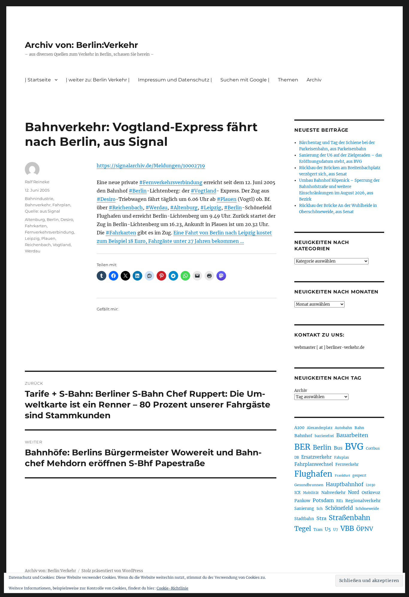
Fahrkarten (36, 225)
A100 (299, 427)
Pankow (302, 500)
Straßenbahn (349, 517)
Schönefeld (339, 508)
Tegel (302, 529)
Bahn (359, 427)
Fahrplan (61, 204)
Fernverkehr (347, 464)
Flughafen (313, 474)
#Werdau (156, 207)
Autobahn (343, 427)
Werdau (32, 251)
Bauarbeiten (352, 435)
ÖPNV (364, 528)
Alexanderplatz (319, 428)
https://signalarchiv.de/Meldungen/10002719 (151, 166)
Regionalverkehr (363, 500)
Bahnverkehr (38, 204)
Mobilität (311, 493)
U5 (328, 529)
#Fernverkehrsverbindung (170, 182)
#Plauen (227, 199)
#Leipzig (210, 207)
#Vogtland (203, 191)
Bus (338, 448)
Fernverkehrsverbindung (49, 232)
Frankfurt (342, 476)
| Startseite (38, 80)
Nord (353, 492)
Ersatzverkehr (316, 457)
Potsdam (323, 500)
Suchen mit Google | (244, 80)
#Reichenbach (126, 207)
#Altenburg (184, 207)
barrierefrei (324, 436)
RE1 (339, 500)
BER (302, 447)
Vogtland (62, 244)
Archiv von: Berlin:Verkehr (81, 45)
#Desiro (106, 199)
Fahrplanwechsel (313, 464)
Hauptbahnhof (344, 484)
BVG (354, 446)
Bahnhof (303, 435)
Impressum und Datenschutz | (175, 80)
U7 (335, 529)
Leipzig (32, 238)
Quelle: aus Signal (42, 211)
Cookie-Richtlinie (172, 588)
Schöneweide (367, 508)
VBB (347, 528)
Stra (321, 518)
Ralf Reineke (37, 181)
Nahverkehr (333, 492)
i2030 (370, 485)
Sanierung (304, 508)
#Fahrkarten (121, 233)
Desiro (66, 219)
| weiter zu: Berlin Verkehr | (98, 80)
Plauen (48, 238)
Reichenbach (38, 244)
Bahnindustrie (39, 198)
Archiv (300, 390)
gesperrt (359, 475)
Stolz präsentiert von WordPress (112, 570)
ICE (297, 492)
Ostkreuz (371, 492)
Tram (317, 530)
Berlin (53, 219)
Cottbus (373, 448)
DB (296, 457)
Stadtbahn (304, 518)
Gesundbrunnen (308, 485)
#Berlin (138, 191)
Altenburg (35, 219)
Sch (319, 508)
